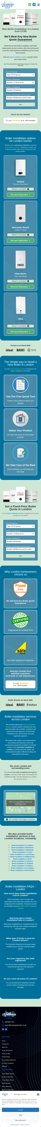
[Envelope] (34, 4)
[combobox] (20, 75)
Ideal (20, 319)
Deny (20, 1115)
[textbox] (18, 75)
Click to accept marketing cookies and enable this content (20, 803)
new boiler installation (13, 147)
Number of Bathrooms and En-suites (19, 95)
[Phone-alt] (29, 4)
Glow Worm (20, 274)
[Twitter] (6, 1029)
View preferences (20, 1120)
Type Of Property (12, 72)
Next (20, 104)
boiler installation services (18, 57)
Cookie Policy (14, 1124)
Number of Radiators (13, 87)
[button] (38, 1094)
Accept (20, 1110)
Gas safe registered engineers (20, 660)
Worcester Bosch (20, 227)
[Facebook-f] (3, 1029)
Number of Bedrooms (13, 79)
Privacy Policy (25, 1124)
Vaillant (20, 182)
